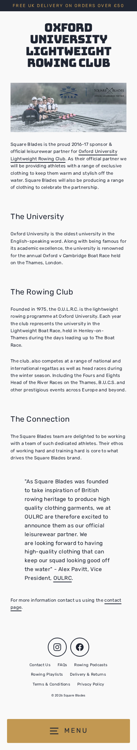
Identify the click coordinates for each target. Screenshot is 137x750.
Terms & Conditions (51, 684)
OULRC (62, 578)
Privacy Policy (90, 684)
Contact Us (40, 665)
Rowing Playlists (47, 674)
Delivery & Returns (88, 674)
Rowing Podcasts (90, 665)
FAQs (62, 665)
